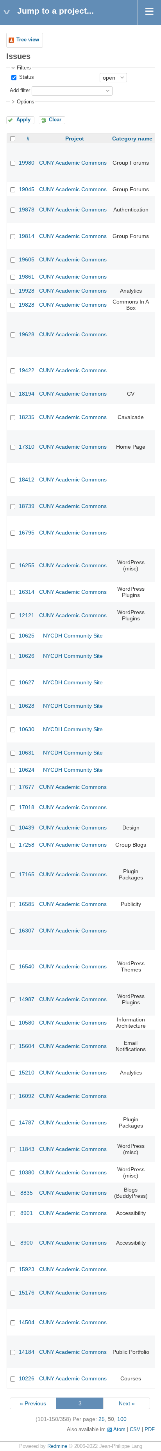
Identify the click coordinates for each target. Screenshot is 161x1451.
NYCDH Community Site (73, 635)
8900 (26, 1243)
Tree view (27, 40)
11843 (26, 1149)
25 (101, 1419)
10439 (26, 827)
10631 (26, 752)
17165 (26, 874)
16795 (26, 532)
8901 (26, 1213)
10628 (26, 706)
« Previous (33, 1403)
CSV (135, 1429)
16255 (26, 565)
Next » (127, 1403)
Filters (24, 68)
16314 (26, 592)
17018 (26, 807)
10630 (26, 729)
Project (74, 138)
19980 (26, 163)
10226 (26, 1378)
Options (25, 102)
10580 (26, 1022)
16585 (26, 904)
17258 (26, 845)
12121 (26, 615)
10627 (26, 682)
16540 (26, 966)
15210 (26, 1072)
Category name (132, 138)
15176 (26, 1292)
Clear (55, 120)
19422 (26, 370)
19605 (26, 259)
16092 (26, 1096)
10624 (26, 770)
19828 (26, 305)
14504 (26, 1322)
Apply (23, 120)
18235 (26, 417)
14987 (26, 999)
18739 (26, 506)
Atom (119, 1429)
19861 (26, 277)
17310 (26, 447)
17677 (26, 787)
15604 (26, 1046)
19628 (26, 334)
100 (122, 1419)
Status (26, 77)
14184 (26, 1352)
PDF (150, 1429)
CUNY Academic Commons (73, 163)
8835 (26, 1193)
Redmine (57, 1446)
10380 (26, 1172)
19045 (26, 189)
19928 (26, 291)
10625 (26, 635)
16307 (26, 930)
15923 (26, 1269)
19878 (26, 209)
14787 (26, 1122)
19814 (26, 236)
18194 (26, 394)
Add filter (20, 90)
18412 (26, 479)
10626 (26, 656)
